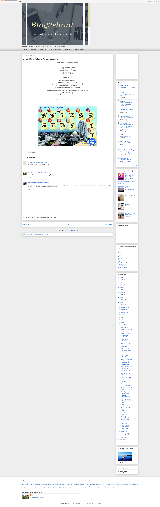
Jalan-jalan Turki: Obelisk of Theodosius (126, 335)
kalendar (61, 487)
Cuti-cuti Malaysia (64, 484)
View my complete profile (37, 497)
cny (32, 487)
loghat (71, 487)
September (124, 312)
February (124, 431)
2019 (121, 290)
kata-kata (65, 487)
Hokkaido (121, 254)
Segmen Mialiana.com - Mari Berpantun (129, 188)
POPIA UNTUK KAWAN (126, 117)
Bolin (105, 486)
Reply (29, 167)
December (124, 307)
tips (115, 487)
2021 (121, 285)
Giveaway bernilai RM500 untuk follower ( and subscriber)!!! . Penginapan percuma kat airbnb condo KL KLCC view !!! (127, 178)
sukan (49, 484)
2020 (121, 287)
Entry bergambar (56, 49)
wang (126, 487)
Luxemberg (121, 264)
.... (121, 353)
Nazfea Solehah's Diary (127, 150)
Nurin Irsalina (124, 158)
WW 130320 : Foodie (125, 356)
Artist (31, 486)
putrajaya (104, 484)
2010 (121, 442)
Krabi (119, 252)
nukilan (57, 484)
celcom (113, 484)
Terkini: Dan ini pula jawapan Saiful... (126, 388)
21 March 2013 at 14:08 (39, 172)
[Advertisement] (131, 66)
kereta (77, 486)
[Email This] (28, 152)
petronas (94, 487)
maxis (85, 487)
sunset (136, 484)
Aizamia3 (122, 101)
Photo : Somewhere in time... (126, 380)
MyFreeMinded (32, 182)
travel (29, 484)
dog (41, 487)
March (123, 327)
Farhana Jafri (124, 123)
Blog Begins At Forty (126, 109)
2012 (121, 437)
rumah (100, 484)
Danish (117, 484)
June (123, 319)
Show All (135, 165)
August (123, 314)
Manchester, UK (123, 263)
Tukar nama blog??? (124, 339)
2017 (121, 295)
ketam (69, 487)
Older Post (108, 224)
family (35, 484)
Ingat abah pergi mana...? (130, 196)
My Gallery (43, 49)
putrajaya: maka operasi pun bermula (125, 344)
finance (83, 484)
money (127, 484)
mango (81, 487)
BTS (29, 172)
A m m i (122, 134)
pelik (90, 486)
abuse (134, 486)
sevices (100, 487)
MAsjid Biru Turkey (126, 370)
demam (38, 487)
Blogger (99, 503)
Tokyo (120, 258)
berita (23, 487)
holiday (73, 486)
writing (129, 487)
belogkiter (30, 162)
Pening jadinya (125, 417)
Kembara (68, 49)
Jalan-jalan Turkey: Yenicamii (126, 330)
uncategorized (119, 487)
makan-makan (42, 484)
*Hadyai (120, 255)
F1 (58, 486)
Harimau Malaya (93, 484)
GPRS (110, 486)
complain (35, 487)
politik (97, 487)
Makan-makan (79, 49)
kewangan (122, 484)
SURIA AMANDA (125, 86)
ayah (137, 486)
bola (70, 484)
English (33, 49)
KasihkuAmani (124, 92)
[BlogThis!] (29, 152)
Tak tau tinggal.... (126, 405)
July (122, 317)
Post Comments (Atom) (71, 230)
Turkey (109, 484)
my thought (132, 484)
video (124, 487)
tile (113, 487)
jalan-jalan (78, 484)
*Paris (119, 261)
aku (64, 486)
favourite (46, 487)
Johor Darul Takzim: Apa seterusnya (127, 349)
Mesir (132, 486)
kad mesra (57, 487)
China (34, 486)
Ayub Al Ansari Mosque (125, 413)
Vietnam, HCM (122, 267)
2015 (121, 300)
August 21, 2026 (124, 111)
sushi (105, 487)
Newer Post (27, 224)
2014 (121, 302)
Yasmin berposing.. (126, 377)
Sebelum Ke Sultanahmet (125, 384)
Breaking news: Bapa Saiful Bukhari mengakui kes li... (126, 394)
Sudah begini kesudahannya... (126, 420)
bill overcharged (27, 487)
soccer (93, 486)
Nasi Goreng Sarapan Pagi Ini (128, 87)
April (122, 324)
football (49, 487)
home (46, 486)
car (70, 486)
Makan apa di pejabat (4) (126, 136)
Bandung (120, 260)
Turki (119, 251)
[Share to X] (31, 152)
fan (43, 487)
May (122, 322)
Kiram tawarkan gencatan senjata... (125, 409)
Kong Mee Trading (126, 486)
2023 (121, 280)
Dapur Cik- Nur (124, 141)
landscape (86, 486)
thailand (55, 486)
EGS (73, 484)
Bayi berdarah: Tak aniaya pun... (126, 367)
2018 (121, 292)
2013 (121, 305)
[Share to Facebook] (33, 152)
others (90, 487)
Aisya (28, 486)
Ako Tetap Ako (124, 116)
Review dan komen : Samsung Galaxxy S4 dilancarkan (126, 362)
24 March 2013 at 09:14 (43, 182)
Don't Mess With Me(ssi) (125, 373)
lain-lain (81, 486)
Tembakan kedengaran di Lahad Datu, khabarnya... (126, 426)
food (53, 484)
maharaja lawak (76, 487)
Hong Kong (121, 268)
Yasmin (61, 486)
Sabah (120, 257)
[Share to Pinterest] (35, 152)
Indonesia (38, 486)
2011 (121, 439)
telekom (111, 487)
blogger (68, 486)
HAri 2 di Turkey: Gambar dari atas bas (127, 400)
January (123, 434)
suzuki (107, 487)
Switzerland (121, 265)
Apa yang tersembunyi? (129, 204)
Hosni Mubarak (118, 486)
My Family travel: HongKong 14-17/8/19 (130, 214)
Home (25, 49)
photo (24, 484)
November (124, 309)
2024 (121, 277)
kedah (87, 484)
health (53, 487)
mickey (87, 487)
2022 (121, 282)
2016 (121, 297)
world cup (24, 486)
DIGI (107, 486)
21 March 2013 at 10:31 (40, 162)
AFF (97, 486)
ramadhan (50, 486)
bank (43, 486)
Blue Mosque (101, 486)
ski (103, 487)
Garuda (113, 486)
